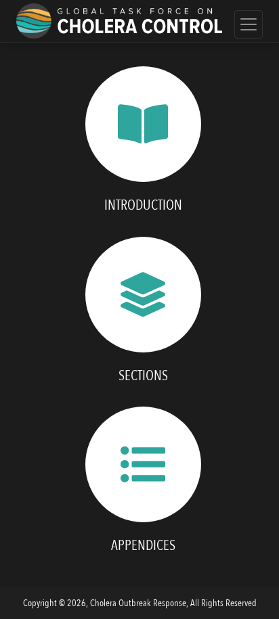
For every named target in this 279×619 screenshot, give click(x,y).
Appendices (143, 545)
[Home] (119, 21)
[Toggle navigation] (248, 24)
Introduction (143, 205)
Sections (143, 376)
